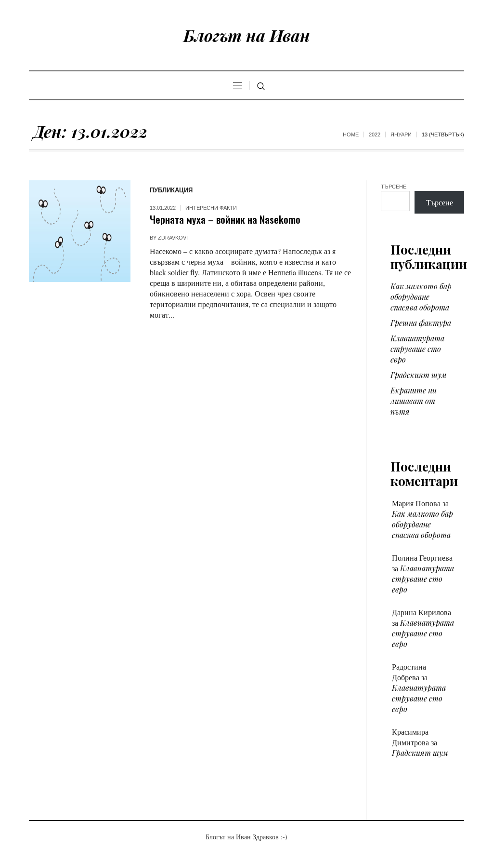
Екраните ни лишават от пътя (413, 401)
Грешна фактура (420, 323)
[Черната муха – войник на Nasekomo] (79, 231)
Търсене (393, 186)
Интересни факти (211, 208)
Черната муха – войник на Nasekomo (225, 219)
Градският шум (418, 375)
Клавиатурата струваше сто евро (417, 348)
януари (401, 134)
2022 (374, 134)
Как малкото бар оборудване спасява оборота (421, 296)
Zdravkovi (173, 238)
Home (351, 134)
